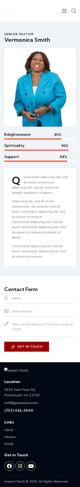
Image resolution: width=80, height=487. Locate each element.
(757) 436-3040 (18, 410)
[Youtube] (31, 466)
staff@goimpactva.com (21, 403)
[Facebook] (9, 466)
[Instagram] (20, 466)
